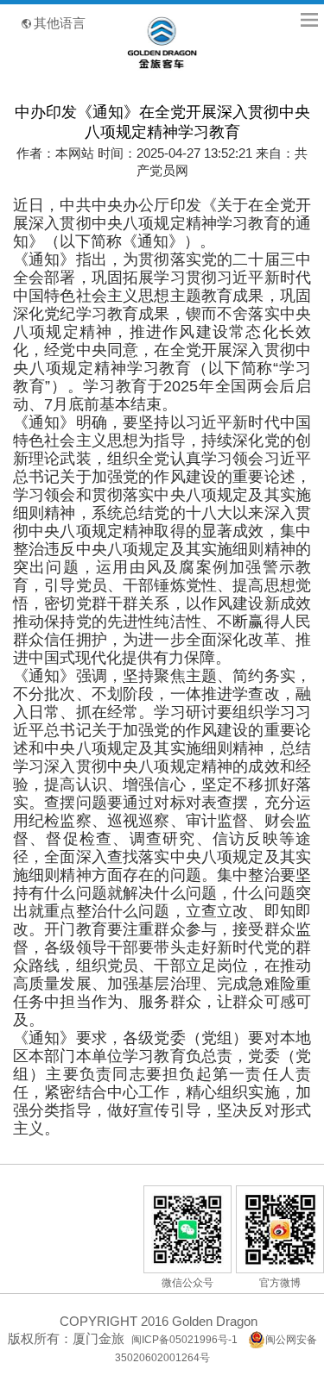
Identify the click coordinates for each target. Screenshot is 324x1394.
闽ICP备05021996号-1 (184, 1340)
